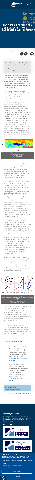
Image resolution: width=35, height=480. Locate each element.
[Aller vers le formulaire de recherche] (30, 4)
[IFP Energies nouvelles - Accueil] (17, 4)
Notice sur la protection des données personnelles (11, 465)
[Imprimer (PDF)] (32, 54)
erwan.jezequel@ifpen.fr (13, 389)
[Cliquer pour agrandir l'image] (17, 145)
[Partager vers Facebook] (22, 54)
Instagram (8, 424)
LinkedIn (5, 424)
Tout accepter (17, 471)
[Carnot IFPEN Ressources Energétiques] (18, 445)
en (27, 4)
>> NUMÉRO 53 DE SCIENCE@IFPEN (19, 394)
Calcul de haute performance (19, 50)
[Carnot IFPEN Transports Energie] (18, 432)
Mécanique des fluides (8, 50)
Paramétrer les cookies (6, 467)
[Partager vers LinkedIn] (26, 54)
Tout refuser (17, 476)
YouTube (12, 424)
